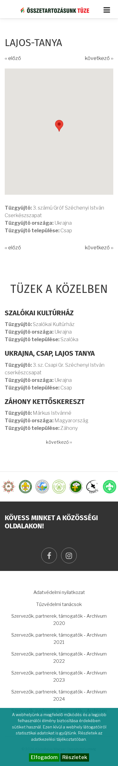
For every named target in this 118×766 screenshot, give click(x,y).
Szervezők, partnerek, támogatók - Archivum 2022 (59, 657)
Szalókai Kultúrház (39, 313)
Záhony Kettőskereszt (45, 402)
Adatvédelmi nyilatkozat (59, 592)
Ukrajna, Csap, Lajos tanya (50, 353)
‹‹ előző (13, 58)
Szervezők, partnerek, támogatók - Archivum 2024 (59, 695)
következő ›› (99, 58)
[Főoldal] (59, 10)
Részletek (74, 757)
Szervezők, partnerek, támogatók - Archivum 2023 (59, 676)
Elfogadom (44, 757)
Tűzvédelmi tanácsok (59, 604)
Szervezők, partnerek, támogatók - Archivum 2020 (59, 619)
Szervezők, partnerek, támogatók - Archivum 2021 (59, 638)
